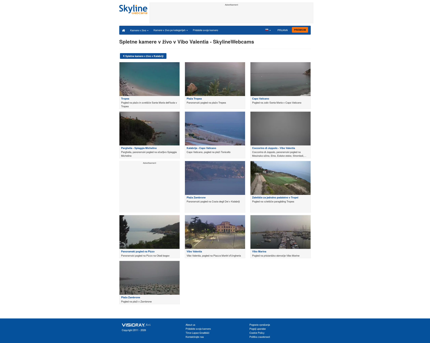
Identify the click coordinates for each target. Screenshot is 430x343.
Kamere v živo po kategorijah (170, 30)
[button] (268, 30)
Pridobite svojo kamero (205, 30)
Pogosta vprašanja (259, 324)
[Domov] (123, 30)
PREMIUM (300, 30)
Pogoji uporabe (257, 328)
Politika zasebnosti (259, 336)
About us (190, 324)
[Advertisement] (231, 14)
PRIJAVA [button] (282, 30)
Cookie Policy (257, 332)
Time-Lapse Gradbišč (197, 332)
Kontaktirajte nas (195, 336)
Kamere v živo (138, 30)
